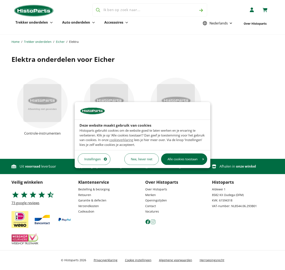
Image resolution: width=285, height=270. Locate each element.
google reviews (25, 203)
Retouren (84, 195)
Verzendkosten (88, 206)
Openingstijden (156, 200)
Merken (150, 195)
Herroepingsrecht (212, 260)
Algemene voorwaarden (175, 260)
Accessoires (113, 22)
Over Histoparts (255, 23)
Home (15, 42)
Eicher (60, 42)
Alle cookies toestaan (183, 159)
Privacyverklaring (105, 260)
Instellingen (92, 159)
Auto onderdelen (76, 22)
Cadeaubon (86, 211)
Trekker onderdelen (31, 22)
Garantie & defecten (92, 200)
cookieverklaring (121, 140)
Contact (150, 206)
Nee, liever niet (141, 159)
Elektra (74, 42)
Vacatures (152, 211)
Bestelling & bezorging (94, 189)
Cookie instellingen (138, 260)
